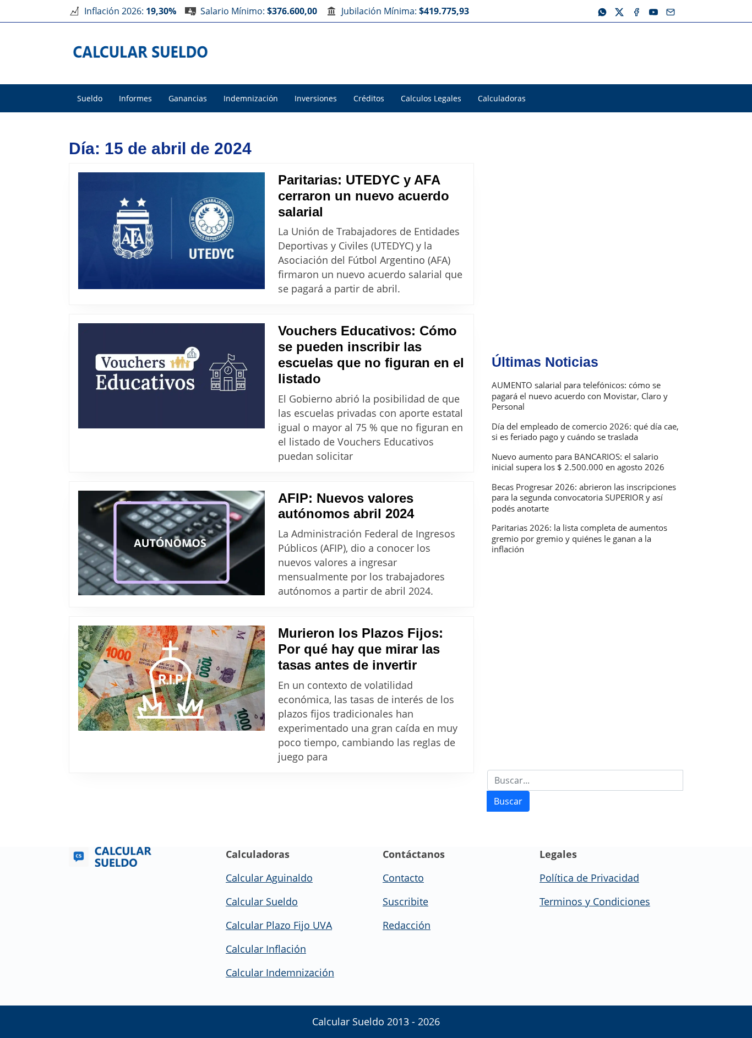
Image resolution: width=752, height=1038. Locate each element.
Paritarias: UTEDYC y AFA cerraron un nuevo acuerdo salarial (363, 195)
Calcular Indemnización (280, 972)
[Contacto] (670, 11)
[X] (619, 11)
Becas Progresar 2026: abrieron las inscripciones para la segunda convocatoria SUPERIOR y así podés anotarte (584, 498)
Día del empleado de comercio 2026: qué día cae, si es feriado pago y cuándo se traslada (585, 432)
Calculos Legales (431, 98)
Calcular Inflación (266, 948)
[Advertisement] (482, 52)
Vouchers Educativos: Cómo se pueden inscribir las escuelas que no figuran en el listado (371, 354)
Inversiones (316, 98)
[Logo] (140, 51)
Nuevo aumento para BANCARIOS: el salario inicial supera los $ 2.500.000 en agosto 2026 (578, 462)
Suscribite (405, 901)
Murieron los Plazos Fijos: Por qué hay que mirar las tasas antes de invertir (360, 649)
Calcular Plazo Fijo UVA (279, 925)
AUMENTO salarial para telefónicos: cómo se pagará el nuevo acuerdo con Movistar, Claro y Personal (580, 396)
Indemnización (251, 98)
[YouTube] (653, 11)
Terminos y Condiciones (595, 901)
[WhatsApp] (602, 11)
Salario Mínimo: (258, 11)
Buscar (508, 801)
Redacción (407, 925)
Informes (135, 98)
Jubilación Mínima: (405, 11)
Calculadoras (502, 98)
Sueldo (89, 98)
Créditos (368, 98)
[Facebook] (636, 11)
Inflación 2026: (130, 11)
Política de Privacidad (589, 877)
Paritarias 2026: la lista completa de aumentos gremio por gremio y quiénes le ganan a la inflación (579, 539)
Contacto (403, 877)
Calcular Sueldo (262, 901)
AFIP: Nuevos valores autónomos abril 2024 (346, 506)
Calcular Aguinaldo (269, 877)
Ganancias (187, 98)
